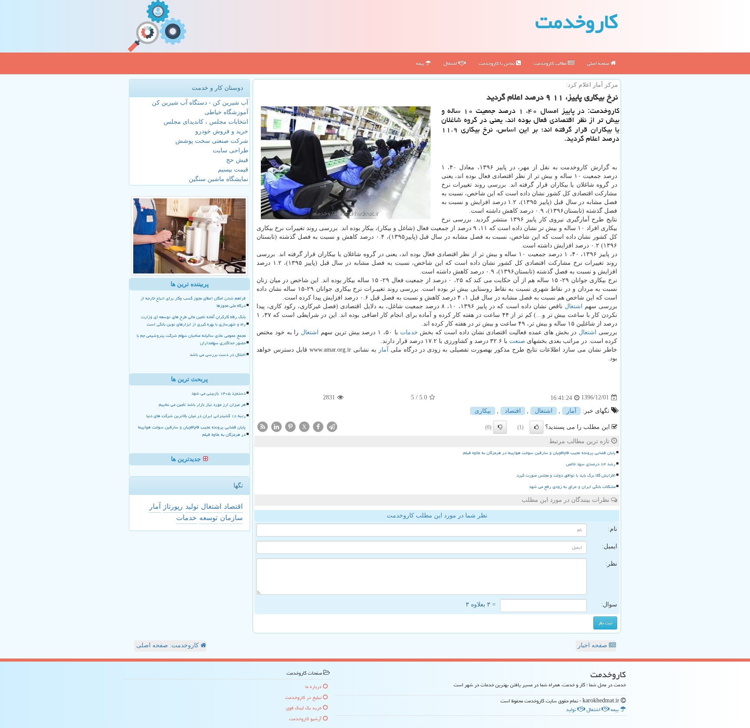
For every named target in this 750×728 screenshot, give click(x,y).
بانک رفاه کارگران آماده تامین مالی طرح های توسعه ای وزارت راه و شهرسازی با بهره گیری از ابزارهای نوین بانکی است (193, 321)
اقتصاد (513, 411)
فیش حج (237, 160)
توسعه (208, 517)
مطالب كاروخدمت (551, 63)
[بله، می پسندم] (536, 427)
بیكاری (482, 411)
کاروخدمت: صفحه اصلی (168, 645)
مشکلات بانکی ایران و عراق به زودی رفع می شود (572, 486)
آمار (383, 349)
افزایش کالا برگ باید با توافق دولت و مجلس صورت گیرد (565, 475)
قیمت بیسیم (233, 169)
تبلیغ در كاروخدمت (304, 697)
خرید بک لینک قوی (304, 707)
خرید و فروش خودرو (221, 131)
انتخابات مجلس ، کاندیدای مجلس (206, 122)
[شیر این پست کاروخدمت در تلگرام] (332, 426)
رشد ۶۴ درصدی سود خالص (590, 464)
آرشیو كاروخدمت (306, 718)
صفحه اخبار (593, 645)
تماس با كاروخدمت (497, 63)
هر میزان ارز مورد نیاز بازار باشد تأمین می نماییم (202, 404)
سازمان (231, 517)
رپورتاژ (173, 506)
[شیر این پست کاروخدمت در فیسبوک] (318, 426)
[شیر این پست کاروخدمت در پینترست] (290, 426)
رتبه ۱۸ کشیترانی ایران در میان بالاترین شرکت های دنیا (196, 416)
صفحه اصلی (599, 63)
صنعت (517, 341)
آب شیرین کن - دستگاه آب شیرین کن (200, 102)
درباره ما (314, 686)
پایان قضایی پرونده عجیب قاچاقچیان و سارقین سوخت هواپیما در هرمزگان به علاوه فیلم (539, 452)
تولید (191, 506)
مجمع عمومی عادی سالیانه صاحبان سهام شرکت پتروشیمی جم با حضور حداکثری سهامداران (191, 339)
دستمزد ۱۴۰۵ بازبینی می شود (218, 393)
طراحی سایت (230, 150)
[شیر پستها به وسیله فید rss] (263, 426)
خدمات (409, 332)
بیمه (420, 63)
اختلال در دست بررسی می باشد (218, 354)
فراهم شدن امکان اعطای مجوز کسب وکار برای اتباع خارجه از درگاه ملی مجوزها (193, 302)
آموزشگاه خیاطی (226, 112)
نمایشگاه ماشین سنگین (218, 179)
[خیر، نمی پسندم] (500, 427)
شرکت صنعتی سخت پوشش (211, 141)
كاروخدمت (576, 21)
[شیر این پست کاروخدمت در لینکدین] (276, 426)
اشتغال (451, 63)
